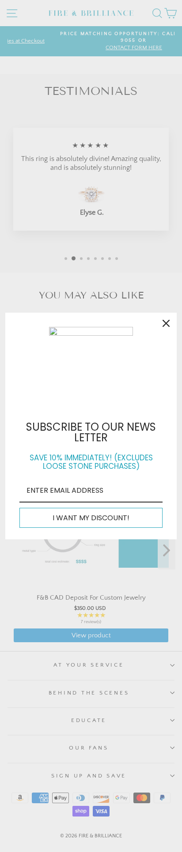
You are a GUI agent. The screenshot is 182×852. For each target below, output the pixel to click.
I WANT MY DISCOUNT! (91, 518)
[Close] (166, 323)
